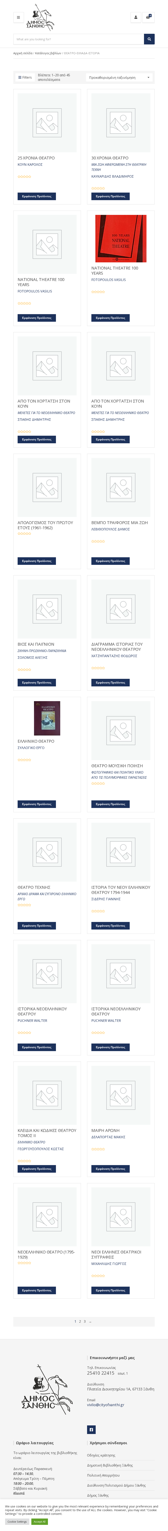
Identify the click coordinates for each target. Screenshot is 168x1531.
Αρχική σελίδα (22, 53)
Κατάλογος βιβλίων (48, 53)
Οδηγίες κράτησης (101, 1455)
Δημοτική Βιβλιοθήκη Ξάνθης (110, 1465)
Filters (27, 77)
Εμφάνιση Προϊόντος (36, 196)
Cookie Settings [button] (17, 1521)
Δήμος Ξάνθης (98, 1495)
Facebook (91, 1429)
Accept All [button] (39, 1521)
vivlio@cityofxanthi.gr (105, 1404)
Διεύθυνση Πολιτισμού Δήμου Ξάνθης (116, 1485)
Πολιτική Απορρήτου (103, 1475)
